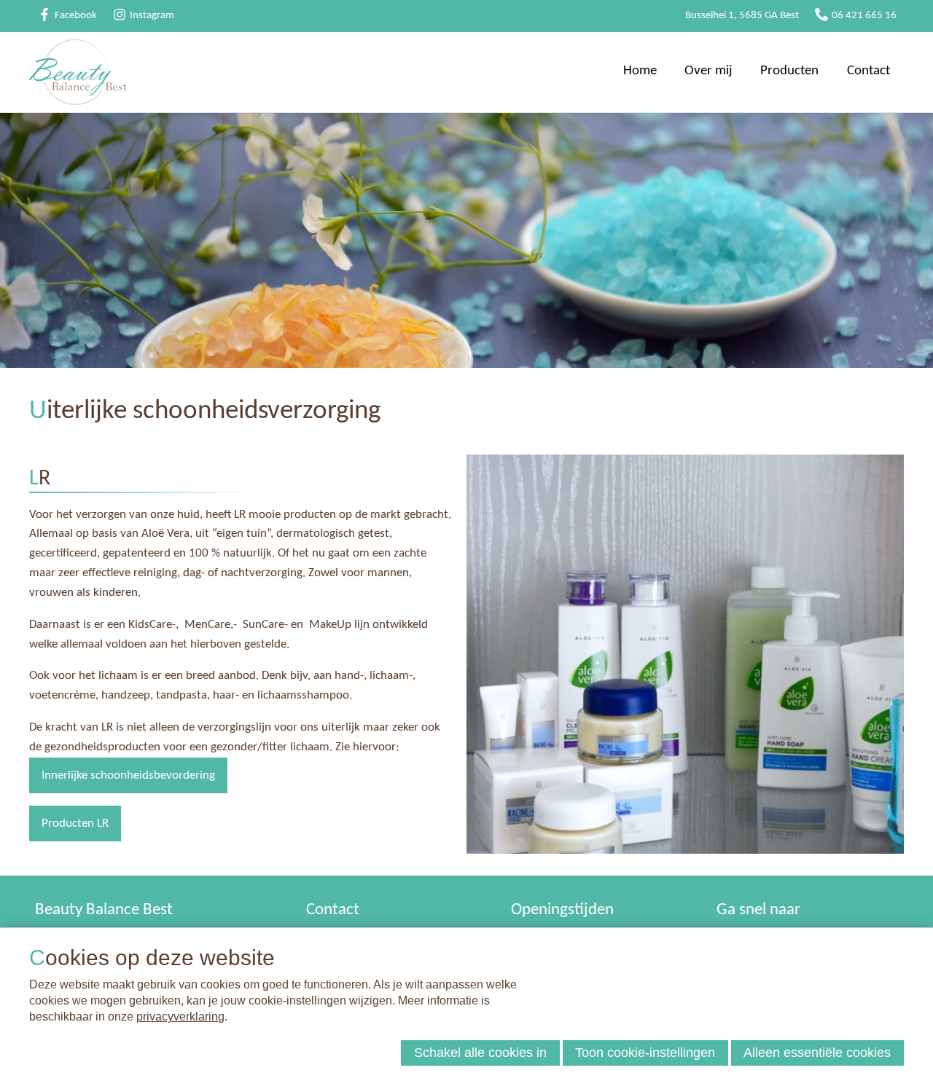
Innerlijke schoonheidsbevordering (128, 775)
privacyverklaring (180, 1016)
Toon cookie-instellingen (645, 1052)
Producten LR (75, 823)
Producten (789, 71)
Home (640, 71)
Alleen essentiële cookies (817, 1052)
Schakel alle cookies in (480, 1052)
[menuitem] (640, 72)
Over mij (708, 71)
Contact (868, 71)
